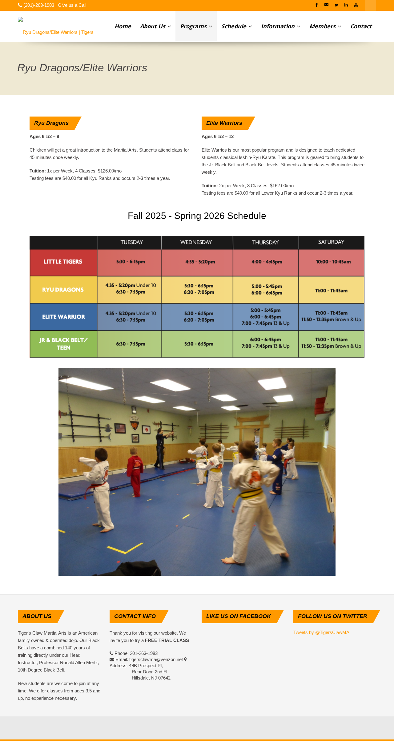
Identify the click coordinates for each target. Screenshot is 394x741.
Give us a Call (72, 5)
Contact (361, 26)
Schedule (234, 26)
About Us (153, 26)
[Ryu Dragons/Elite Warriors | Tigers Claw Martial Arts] (59, 26)
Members (323, 26)
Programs (194, 26)
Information (278, 26)
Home (123, 26)
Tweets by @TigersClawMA (321, 632)
